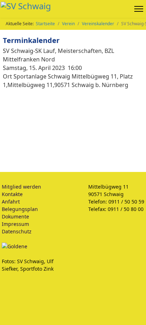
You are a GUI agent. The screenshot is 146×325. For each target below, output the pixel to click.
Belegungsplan (20, 209)
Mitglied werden (21, 186)
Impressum (15, 224)
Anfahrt (11, 201)
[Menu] (140, 9)
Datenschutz (17, 231)
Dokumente (15, 216)
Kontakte (12, 194)
